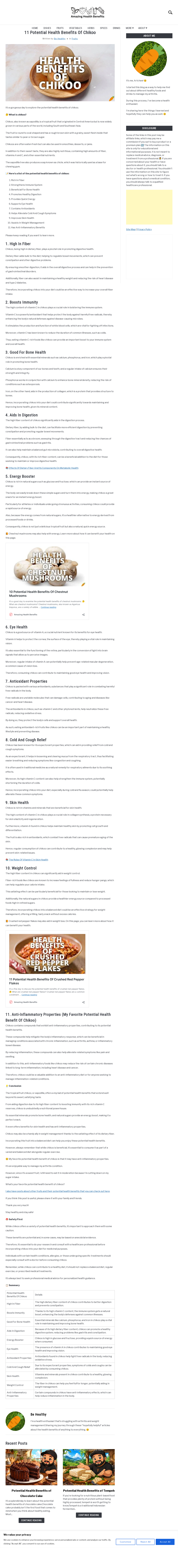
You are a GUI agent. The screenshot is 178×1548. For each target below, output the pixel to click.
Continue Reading (31, 1520)
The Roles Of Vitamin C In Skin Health (28, 859)
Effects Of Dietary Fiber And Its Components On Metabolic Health (43, 468)
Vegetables (75, 28)
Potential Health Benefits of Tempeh (89, 1490)
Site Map (131, 229)
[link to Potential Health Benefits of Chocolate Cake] (31, 1467)
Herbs (91, 28)
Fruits (60, 28)
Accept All (165, 1542)
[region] (89, 1539)
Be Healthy (59, 38)
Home (35, 28)
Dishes (47, 28)
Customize (125, 1542)
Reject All (145, 1542)
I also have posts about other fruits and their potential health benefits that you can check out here (58, 1191)
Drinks (116, 28)
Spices (103, 28)
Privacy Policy (144, 229)
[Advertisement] (149, 207)
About (141, 28)
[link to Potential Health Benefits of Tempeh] (89, 1467)
